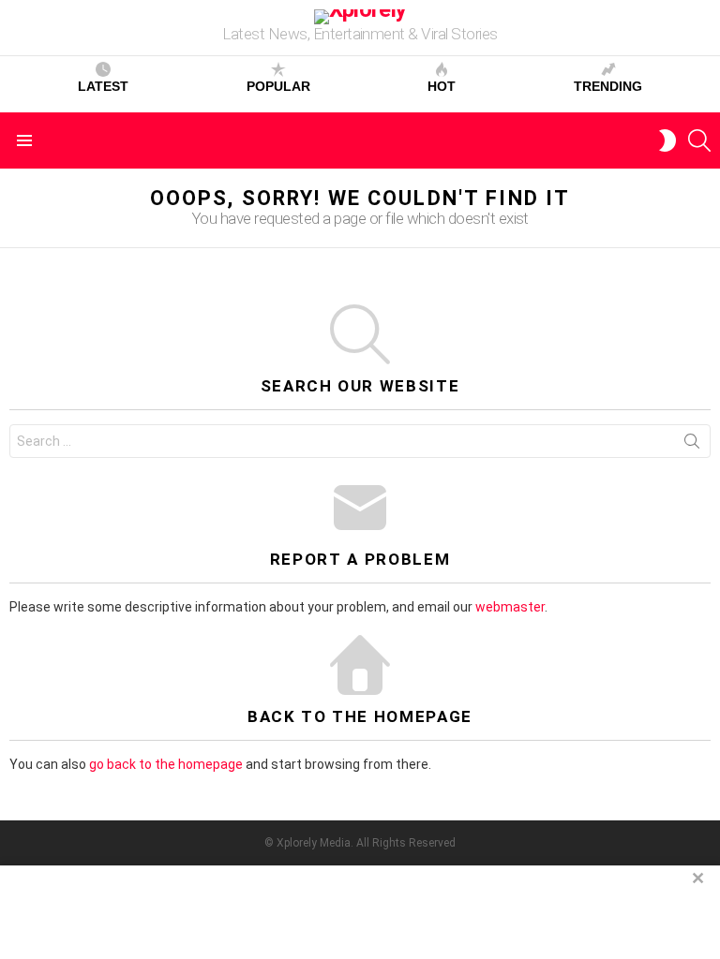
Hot (442, 86)
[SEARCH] (699, 140)
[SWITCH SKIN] (667, 140)
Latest (103, 86)
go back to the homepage (166, 764)
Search (692, 444)
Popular (278, 86)
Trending (608, 86)
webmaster (510, 606)
